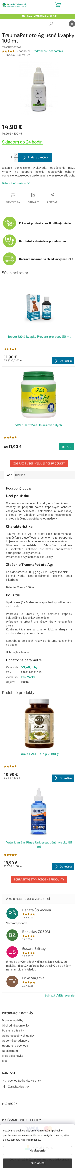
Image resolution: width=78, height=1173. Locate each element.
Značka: (18, 55)
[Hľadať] (51, 24)
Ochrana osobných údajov (18, 1035)
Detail (66, 446)
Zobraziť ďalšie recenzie (59, 995)
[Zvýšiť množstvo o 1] (16, 155)
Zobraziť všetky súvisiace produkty (39, 463)
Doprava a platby (12, 1020)
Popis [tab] (8, 475)
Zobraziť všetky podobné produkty (39, 879)
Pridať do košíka (38, 157)
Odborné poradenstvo (15, 1040)
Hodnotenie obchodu (15, 1045)
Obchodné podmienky (15, 1025)
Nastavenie (37, 1150)
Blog (5, 1060)
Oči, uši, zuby (29, 667)
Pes (23, 677)
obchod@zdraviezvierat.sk (24, 1080)
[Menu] (72, 24)
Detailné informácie (14, 183)
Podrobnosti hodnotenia (48, 51)
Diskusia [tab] (20, 475)
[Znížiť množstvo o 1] (16, 159)
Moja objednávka (12, 1055)
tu (39, 1139)
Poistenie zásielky (13, 1030)
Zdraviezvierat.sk (18, 1086)
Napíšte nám (10, 1050)
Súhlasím (37, 1163)
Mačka (31, 677)
